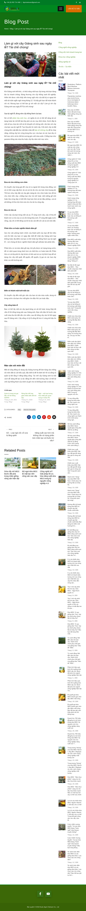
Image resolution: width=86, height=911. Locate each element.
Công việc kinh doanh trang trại (70, 52)
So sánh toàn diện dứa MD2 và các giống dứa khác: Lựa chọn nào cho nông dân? (74, 855)
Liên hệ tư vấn (74, 9)
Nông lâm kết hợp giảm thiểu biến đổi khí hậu (28, 395)
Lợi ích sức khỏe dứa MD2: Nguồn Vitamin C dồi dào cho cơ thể (75, 802)
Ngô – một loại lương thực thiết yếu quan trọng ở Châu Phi (45, 395)
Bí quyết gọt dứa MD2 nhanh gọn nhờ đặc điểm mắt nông (74, 696)
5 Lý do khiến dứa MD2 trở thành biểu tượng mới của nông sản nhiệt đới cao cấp (74, 563)
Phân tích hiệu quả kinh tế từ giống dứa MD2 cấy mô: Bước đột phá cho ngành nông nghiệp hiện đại (74, 671)
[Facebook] (40, 894)
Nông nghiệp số (64, 62)
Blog (19, 409)
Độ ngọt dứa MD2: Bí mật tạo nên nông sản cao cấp (30, 473)
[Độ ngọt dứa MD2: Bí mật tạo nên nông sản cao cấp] (30, 463)
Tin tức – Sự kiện (65, 66)
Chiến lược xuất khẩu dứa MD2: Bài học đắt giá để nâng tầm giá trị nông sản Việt (74, 453)
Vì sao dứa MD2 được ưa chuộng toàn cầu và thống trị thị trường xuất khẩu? (74, 216)
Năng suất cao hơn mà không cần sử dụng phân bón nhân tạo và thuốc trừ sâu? (43, 435)
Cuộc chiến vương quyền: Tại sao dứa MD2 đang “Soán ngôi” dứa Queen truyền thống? (74, 828)
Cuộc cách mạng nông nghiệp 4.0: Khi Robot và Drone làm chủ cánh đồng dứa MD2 (74, 375)
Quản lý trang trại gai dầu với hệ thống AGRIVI (11, 395)
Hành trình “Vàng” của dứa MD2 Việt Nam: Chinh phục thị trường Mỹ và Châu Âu (74, 481)
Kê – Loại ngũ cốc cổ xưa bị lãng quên (17, 432)
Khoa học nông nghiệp (29, 409)
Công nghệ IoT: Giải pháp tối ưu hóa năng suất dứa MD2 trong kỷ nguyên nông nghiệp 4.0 (74, 163)
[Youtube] (48, 894)
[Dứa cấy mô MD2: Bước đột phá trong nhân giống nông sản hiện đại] (12, 463)
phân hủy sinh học (19, 118)
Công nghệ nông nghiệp (68, 47)
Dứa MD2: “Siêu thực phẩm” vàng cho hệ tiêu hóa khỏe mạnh (75, 779)
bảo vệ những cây (41, 130)
